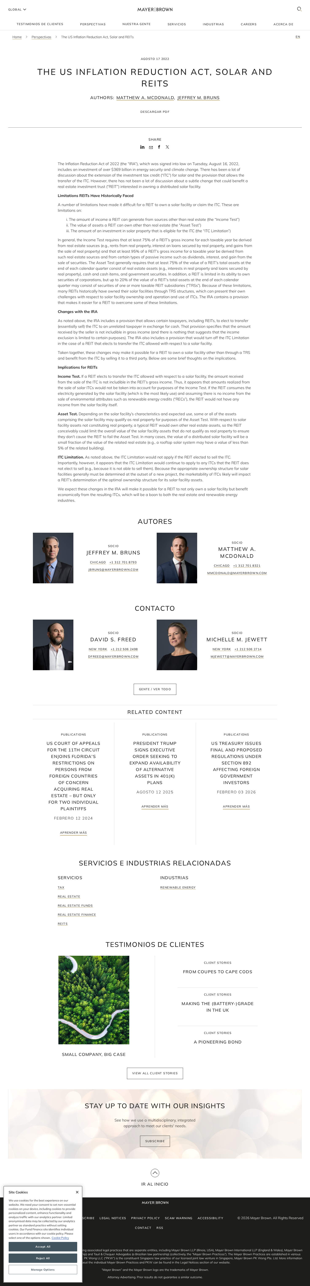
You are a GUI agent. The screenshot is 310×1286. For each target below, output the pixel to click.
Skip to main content (20, 3)
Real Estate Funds (75, 905)
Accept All (42, 1246)
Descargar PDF (155, 112)
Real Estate (69, 896)
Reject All (43, 1258)
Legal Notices (113, 1218)
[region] (42, 1234)
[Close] (77, 1192)
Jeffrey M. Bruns (198, 97)
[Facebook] (159, 148)
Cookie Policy (60, 1237)
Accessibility (210, 1218)
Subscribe (155, 1141)
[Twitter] (167, 148)
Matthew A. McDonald (145, 97)
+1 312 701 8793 (123, 562)
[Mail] (150, 148)
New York (98, 649)
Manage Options (43, 1269)
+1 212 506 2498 (124, 649)
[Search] (299, 9)
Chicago (98, 562)
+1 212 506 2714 (248, 649)
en (298, 37)
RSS (159, 1228)
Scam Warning (179, 1218)
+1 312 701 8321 (246, 566)
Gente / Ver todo (155, 689)
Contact (143, 1228)
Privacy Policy (145, 1218)
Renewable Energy (178, 887)
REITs (63, 924)
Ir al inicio (154, 1184)
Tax (61, 887)
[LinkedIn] (142, 148)
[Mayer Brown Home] (155, 9)
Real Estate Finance (77, 915)
